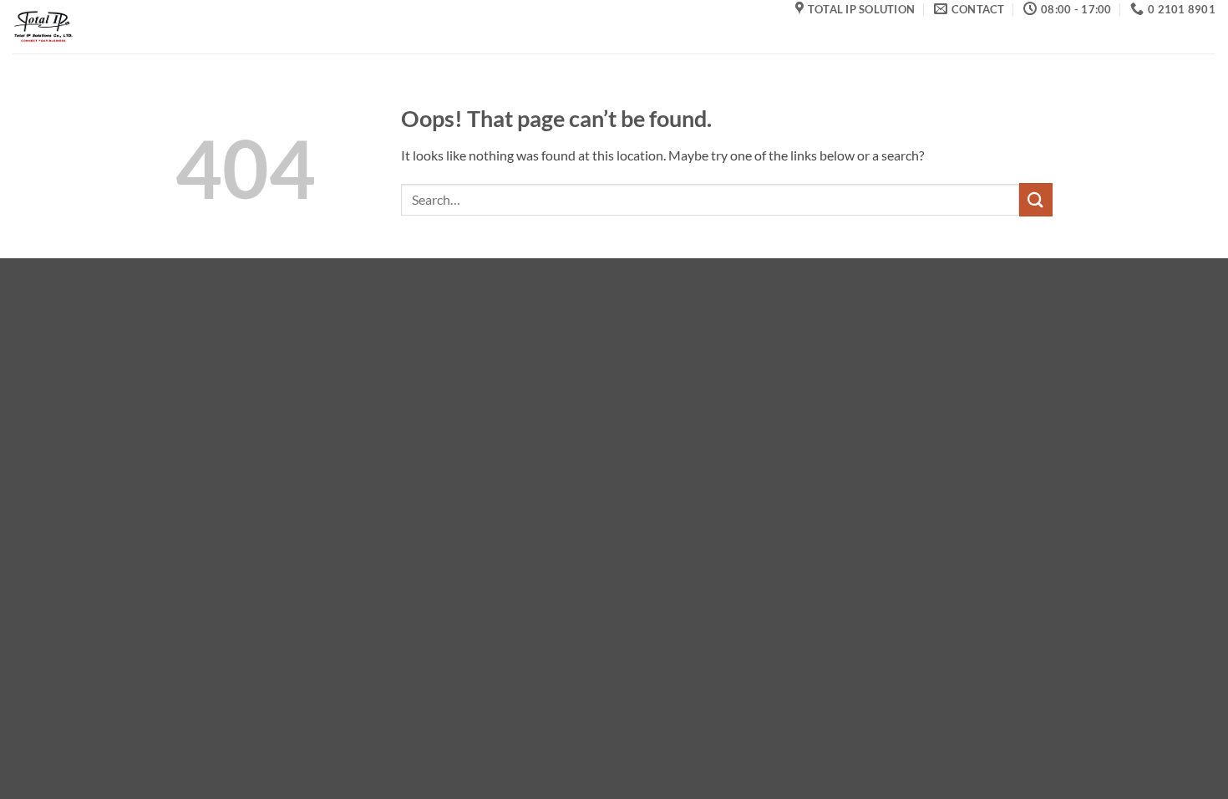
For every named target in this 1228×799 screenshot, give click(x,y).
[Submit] (1036, 199)
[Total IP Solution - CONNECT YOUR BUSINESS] (44, 27)
